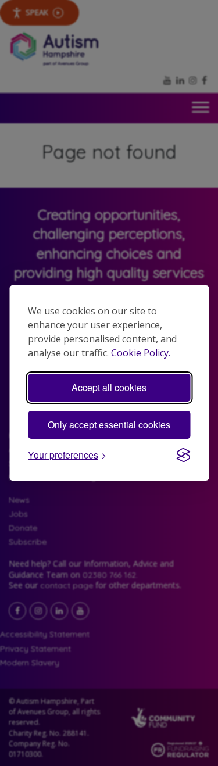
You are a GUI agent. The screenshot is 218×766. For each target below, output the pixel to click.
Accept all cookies (109, 387)
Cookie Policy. (140, 352)
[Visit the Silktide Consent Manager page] (183, 455)
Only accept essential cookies (109, 424)
